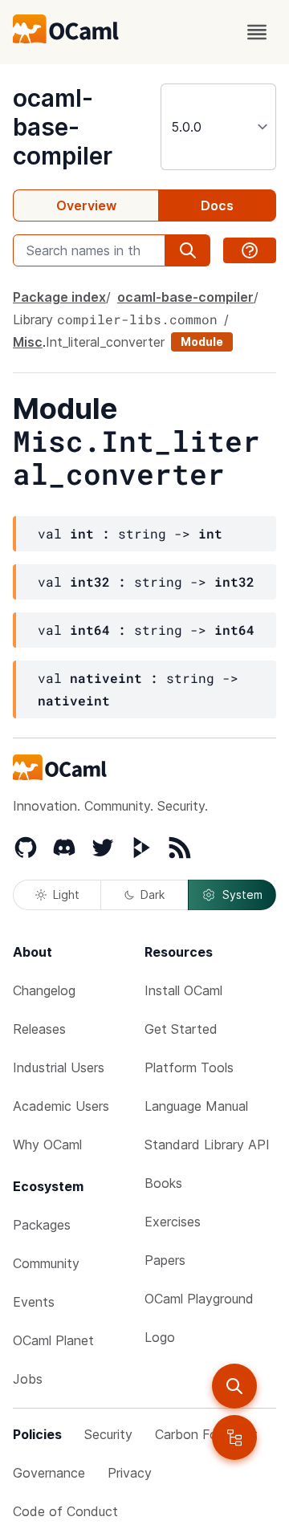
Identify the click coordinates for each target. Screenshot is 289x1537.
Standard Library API (207, 1144)
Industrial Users (58, 1067)
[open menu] (257, 32)
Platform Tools (189, 1067)
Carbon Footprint (206, 1434)
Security (108, 1434)
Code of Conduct (65, 1511)
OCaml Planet (53, 1340)
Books (163, 1183)
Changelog (44, 990)
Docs (217, 205)
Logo (159, 1337)
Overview (86, 205)
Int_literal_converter (105, 342)
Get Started (181, 1029)
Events (34, 1302)
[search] (234, 1386)
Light (66, 894)
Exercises (172, 1222)
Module (202, 341)
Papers (164, 1260)
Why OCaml (47, 1144)
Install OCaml (183, 990)
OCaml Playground (199, 1299)
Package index (59, 297)
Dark (152, 894)
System (242, 894)
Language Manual (196, 1106)
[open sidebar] (234, 1437)
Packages (42, 1225)
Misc (28, 342)
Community (46, 1263)
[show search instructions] (249, 250)
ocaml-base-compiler (62, 126)
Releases (39, 1029)
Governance (49, 1473)
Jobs (28, 1379)
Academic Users (61, 1106)
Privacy (130, 1473)
